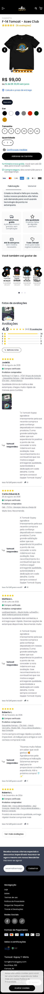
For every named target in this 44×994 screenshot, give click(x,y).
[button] (3, 8)
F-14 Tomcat (7, 277)
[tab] (13, 186)
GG (24, 131)
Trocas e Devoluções (13, 909)
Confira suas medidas (17, 149)
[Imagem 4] (20, 71)
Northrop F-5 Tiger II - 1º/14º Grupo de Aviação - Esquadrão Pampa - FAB (21, 376)
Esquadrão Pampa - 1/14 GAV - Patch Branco (22, 379)
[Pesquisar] (36, 8)
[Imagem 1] (11, 71)
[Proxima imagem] (39, 50)
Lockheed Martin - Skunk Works (15, 612)
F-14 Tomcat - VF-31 (27, 277)
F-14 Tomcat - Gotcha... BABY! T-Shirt (37, 277)
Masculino (7, 102)
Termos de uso (11, 897)
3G (31, 131)
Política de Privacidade (14, 901)
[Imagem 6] (26, 71)
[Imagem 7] (29, 71)
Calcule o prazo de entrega (18, 90)
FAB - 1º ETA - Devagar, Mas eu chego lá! (19, 507)
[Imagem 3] (17, 71)
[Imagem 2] (14, 71)
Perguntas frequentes (14, 905)
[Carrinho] (40, 8)
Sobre (6, 893)
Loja (6, 889)
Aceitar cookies (22, 988)
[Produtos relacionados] (19, 292)
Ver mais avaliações (14, 834)
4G (37, 131)
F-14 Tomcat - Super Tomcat (17, 277)
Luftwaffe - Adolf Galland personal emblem (20, 613)
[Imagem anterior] (4, 50)
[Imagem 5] (23, 71)
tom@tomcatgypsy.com (15, 962)
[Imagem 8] (32, 71)
